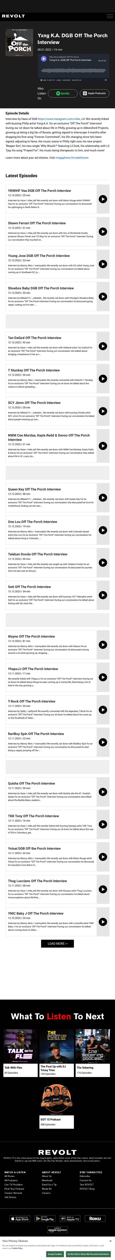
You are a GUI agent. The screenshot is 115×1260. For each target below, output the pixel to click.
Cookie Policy (17, 1248)
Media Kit (47, 1188)
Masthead (47, 1180)
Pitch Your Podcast (14, 1188)
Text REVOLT (87, 1184)
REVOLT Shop (87, 1188)
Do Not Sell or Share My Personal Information (88, 1254)
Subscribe (85, 1176)
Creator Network (13, 1193)
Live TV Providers (13, 1184)
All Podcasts (11, 1180)
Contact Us (86, 1180)
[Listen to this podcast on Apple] (94, 93)
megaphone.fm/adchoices (72, 157)
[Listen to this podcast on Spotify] (63, 93)
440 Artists (10, 1197)
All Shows (9, 1176)
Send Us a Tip (49, 1184)
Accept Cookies (55, 1254)
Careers (46, 1193)
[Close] (110, 1241)
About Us (47, 1176)
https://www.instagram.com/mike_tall (61, 119)
